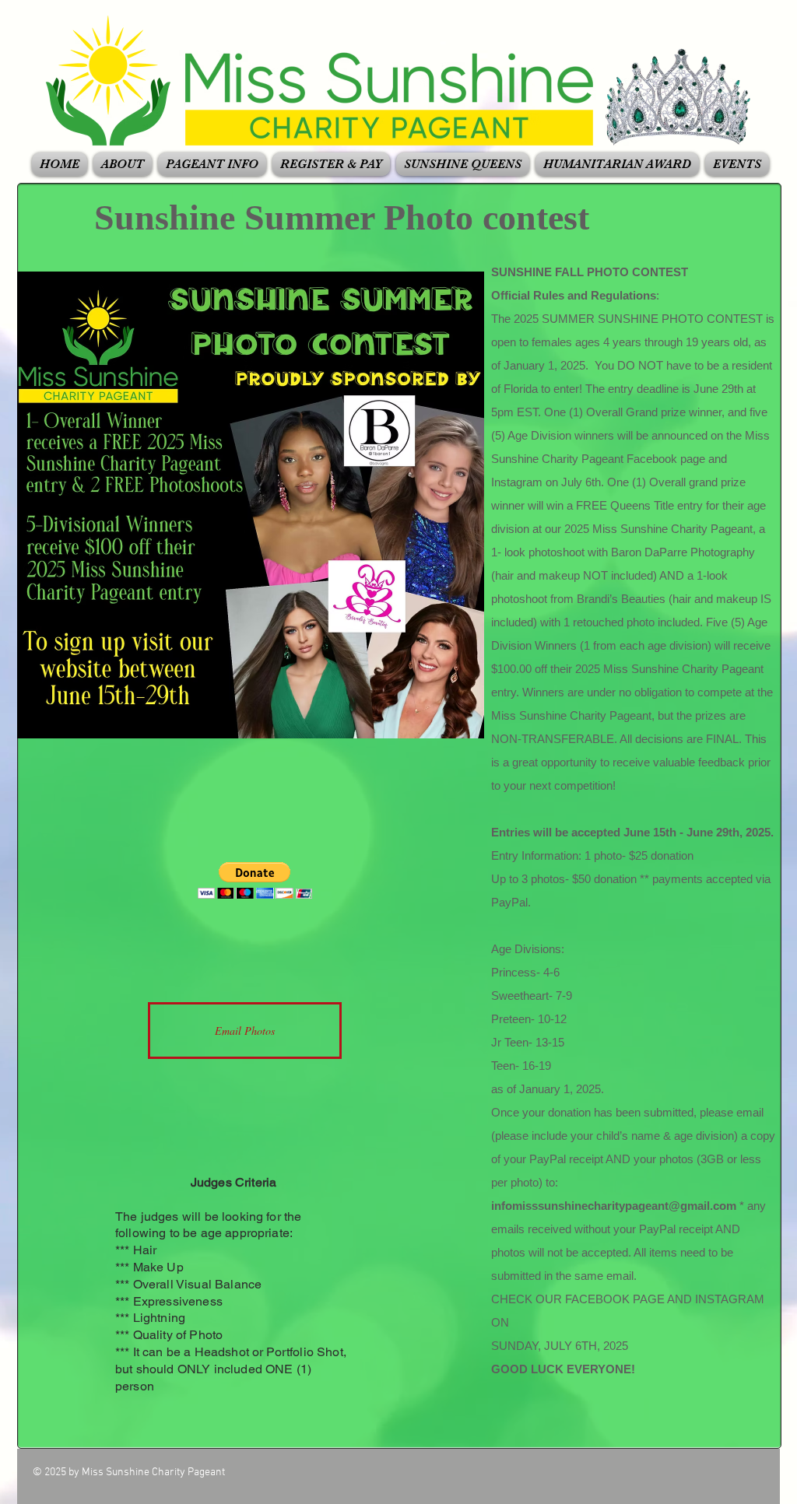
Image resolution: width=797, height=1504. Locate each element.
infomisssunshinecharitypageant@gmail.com (613, 1205)
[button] (122, 164)
